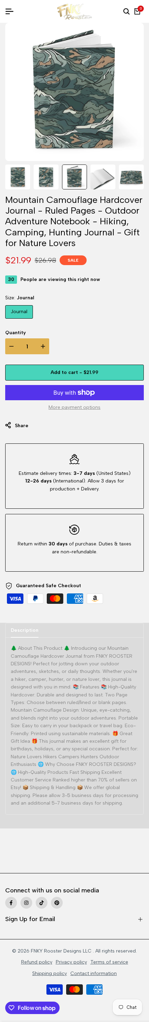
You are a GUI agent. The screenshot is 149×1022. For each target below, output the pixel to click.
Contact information (93, 973)
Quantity (15, 333)
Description (24, 630)
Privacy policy (71, 962)
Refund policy (36, 962)
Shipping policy (49, 973)
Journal (19, 312)
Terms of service (109, 962)
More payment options (74, 407)
